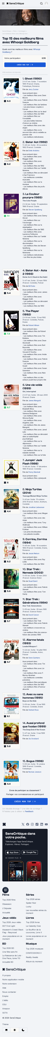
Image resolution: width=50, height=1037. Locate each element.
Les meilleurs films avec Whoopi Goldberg (15, 34)
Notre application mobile (13, 979)
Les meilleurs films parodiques (35, 682)
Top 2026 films (8, 900)
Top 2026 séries (33, 899)
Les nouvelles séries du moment (36, 911)
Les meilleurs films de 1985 (34, 229)
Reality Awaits (32, 957)
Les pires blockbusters (32, 532)
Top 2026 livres (33, 922)
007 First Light (8, 926)
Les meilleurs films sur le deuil (35, 112)
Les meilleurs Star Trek (32, 621)
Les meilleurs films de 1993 (34, 306)
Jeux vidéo (9, 917)
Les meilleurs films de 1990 (34, 114)
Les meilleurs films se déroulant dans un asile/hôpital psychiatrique (35, 436)
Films (15, 31)
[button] (46, 3)
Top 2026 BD (8, 948)
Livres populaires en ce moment (36, 937)
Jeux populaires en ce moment (12, 937)
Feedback (29, 811)
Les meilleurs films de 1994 (34, 564)
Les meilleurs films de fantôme (35, 105)
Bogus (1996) (35, 761)
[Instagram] (32, 825)
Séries (30, 894)
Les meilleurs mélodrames (33, 137)
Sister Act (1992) (36, 142)
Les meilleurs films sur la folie (35, 455)
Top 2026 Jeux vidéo (11, 922)
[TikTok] (37, 825)
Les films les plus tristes (33, 257)
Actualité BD (7, 962)
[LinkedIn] (41, 825)
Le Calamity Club (33, 926)
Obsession (6, 904)
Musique (31, 943)
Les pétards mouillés (31, 534)
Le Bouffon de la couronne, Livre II (34, 931)
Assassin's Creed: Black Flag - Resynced (12, 931)
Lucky (28, 906)
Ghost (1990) (33, 78)
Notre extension (9, 984)
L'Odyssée (6, 908)
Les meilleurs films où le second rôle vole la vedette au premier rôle (34, 132)
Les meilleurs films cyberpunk (35, 478)
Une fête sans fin (9, 952)
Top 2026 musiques (34, 949)
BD (4, 943)
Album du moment (34, 961)
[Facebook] (27, 825)
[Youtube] (46, 825)
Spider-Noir (31, 903)
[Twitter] (23, 825)
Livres (30, 917)
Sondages (22, 31)
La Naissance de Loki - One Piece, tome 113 (12, 956)
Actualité (6, 912)
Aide (4, 988)
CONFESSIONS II (34, 953)
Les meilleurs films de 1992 (34, 166)
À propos (6, 975)
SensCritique (6, 31)
